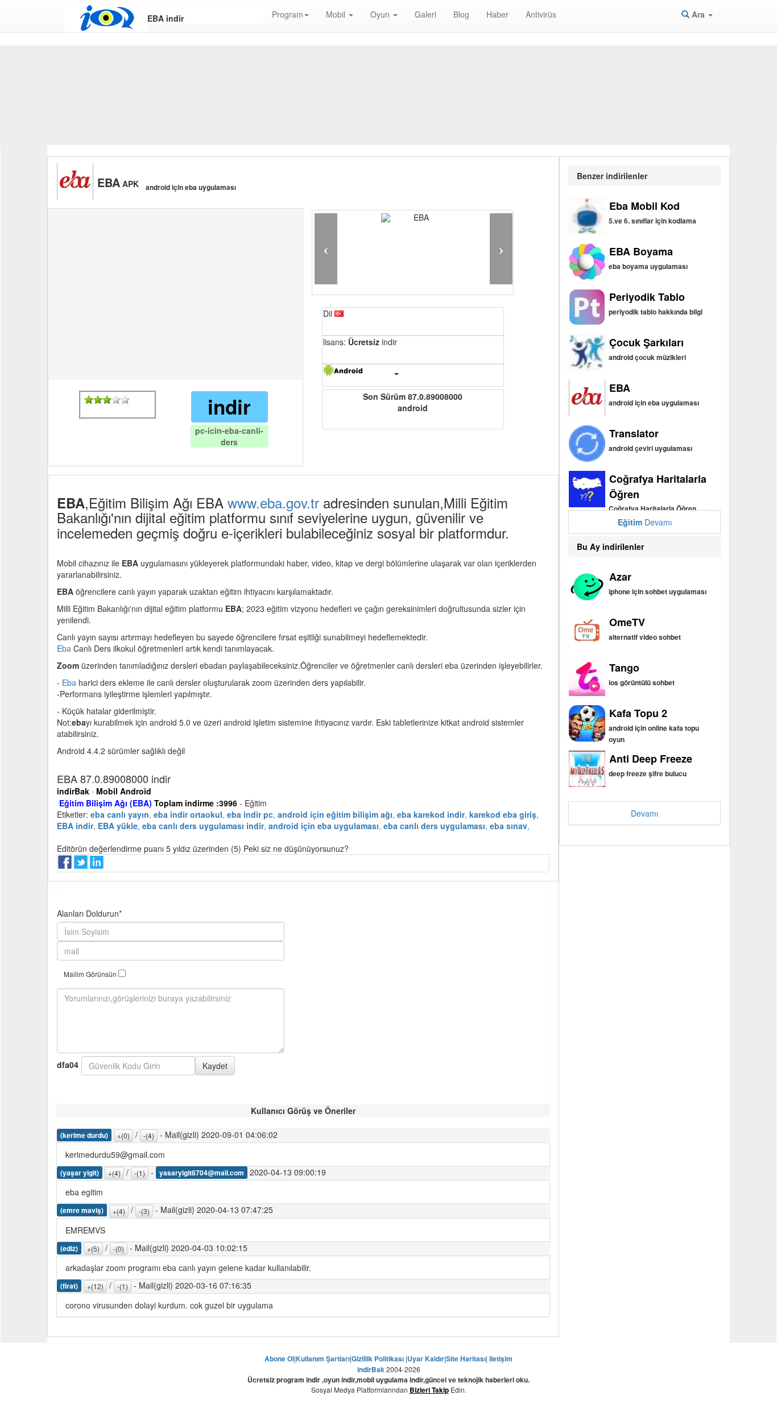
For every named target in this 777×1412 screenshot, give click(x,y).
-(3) (144, 1211)
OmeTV (627, 622)
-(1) (139, 1173)
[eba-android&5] (125, 399)
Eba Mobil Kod (644, 205)
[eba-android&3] (106, 399)
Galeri (425, 14)
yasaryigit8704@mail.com (201, 1172)
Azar (620, 576)
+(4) (114, 1173)
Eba (65, 648)
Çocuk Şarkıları (646, 342)
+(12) (95, 1286)
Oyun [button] (381, 14)
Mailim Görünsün (91, 974)
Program (287, 14)
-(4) (148, 1135)
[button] (326, 248)
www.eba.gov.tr (273, 502)
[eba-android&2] (97, 399)
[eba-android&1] (88, 399)
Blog (461, 14)
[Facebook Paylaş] (66, 865)
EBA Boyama (641, 251)
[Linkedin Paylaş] (98, 865)
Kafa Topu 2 (638, 713)
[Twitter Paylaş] (82, 865)
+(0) (123, 1135)
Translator (634, 433)
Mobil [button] (337, 14)
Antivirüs (541, 14)
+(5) (93, 1248)
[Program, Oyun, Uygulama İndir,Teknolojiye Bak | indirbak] (105, 18)
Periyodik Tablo (647, 296)
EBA (619, 387)
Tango (624, 667)
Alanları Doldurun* (89, 913)
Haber (497, 14)
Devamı (645, 522)
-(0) (118, 1248)
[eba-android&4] (116, 399)
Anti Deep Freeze (650, 758)
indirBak (73, 791)
